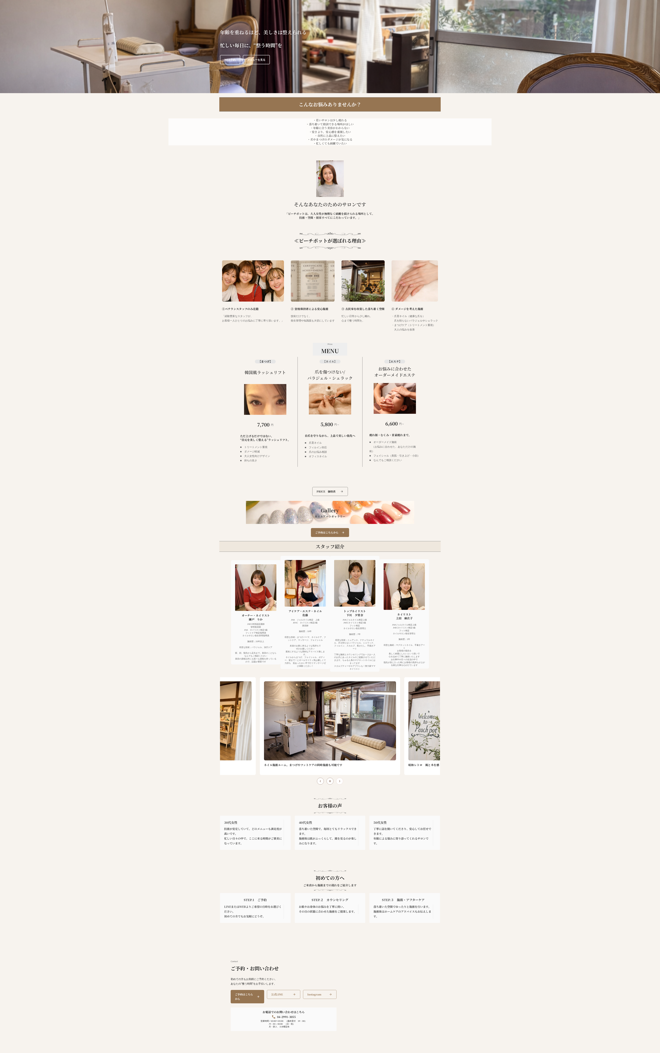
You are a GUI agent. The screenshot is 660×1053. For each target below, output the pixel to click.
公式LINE (277, 994)
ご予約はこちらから (244, 997)
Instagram (314, 994)
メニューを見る (256, 59)
